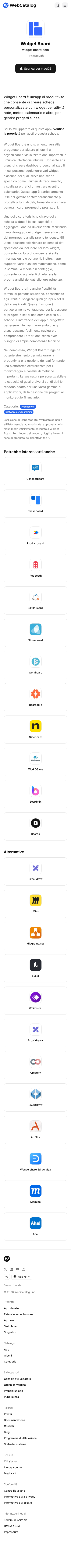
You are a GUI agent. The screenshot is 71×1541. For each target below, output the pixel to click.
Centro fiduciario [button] (14, 1490)
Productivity (27, 406)
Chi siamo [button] (10, 1461)
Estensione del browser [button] (19, 1314)
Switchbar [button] (10, 1326)
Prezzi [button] (8, 1414)
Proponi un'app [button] (13, 1390)
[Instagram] (23, 1269)
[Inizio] (19, 5)
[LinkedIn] (11, 1269)
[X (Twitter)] (5, 1269)
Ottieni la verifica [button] (15, 1384)
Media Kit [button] (10, 1473)
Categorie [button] (10, 1361)
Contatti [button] (9, 1426)
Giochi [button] (8, 1355)
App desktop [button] (12, 1308)
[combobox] (21, 1277)
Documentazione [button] (14, 1420)
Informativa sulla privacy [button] (19, 1496)
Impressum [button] (11, 1531)
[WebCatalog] (7, 1259)
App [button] (6, 1349)
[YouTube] (17, 1269)
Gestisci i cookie (12, 1285)
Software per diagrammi (18, 411)
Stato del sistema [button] (15, 1444)
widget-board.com (35, 50)
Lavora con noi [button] (13, 1467)
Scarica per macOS (37, 68)
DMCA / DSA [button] (12, 1525)
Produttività (35, 56)
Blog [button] (7, 1432)
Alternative (14, 852)
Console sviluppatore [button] (17, 1378)
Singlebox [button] (10, 1332)
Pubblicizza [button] (11, 1396)
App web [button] (10, 1320)
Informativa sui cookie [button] (18, 1502)
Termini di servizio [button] (15, 1519)
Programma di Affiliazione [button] (20, 1438)
